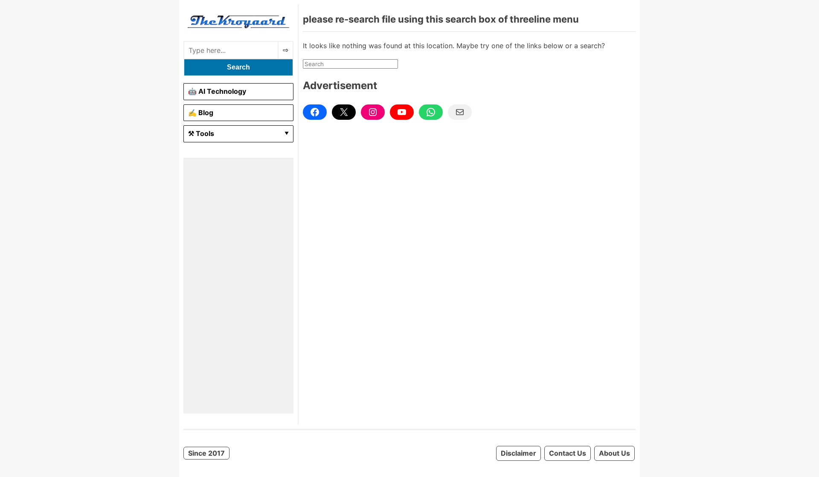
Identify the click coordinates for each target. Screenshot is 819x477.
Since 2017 (206, 453)
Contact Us (567, 453)
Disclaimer (518, 453)
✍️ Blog (200, 112)
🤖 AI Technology (217, 91)
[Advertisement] (238, 285)
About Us (614, 453)
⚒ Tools (201, 133)
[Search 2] (286, 50)
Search (238, 67)
